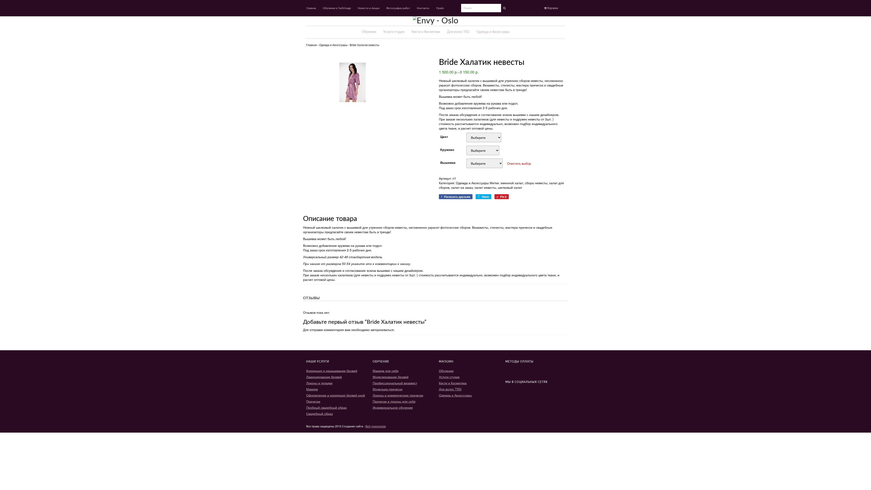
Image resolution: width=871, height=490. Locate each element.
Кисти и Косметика (426, 32)
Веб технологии (375, 426)
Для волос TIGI (458, 32)
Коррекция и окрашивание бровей (331, 370)
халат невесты (485, 187)
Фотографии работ (398, 8)
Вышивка (447, 162)
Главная (311, 8)
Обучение (369, 32)
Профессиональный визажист (395, 383)
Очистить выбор (519, 163)
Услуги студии (393, 32)
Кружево (447, 149)
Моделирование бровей (391, 377)
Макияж (312, 389)
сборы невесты (536, 183)
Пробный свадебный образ (326, 407)
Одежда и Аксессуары (493, 32)
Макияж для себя (386, 370)
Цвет (444, 136)
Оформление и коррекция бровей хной (335, 395)
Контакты (423, 8)
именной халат (512, 183)
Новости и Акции (368, 8)
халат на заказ (462, 187)
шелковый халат (510, 187)
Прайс (440, 8)
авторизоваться (382, 329)
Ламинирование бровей (324, 377)
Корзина (552, 8)
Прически (313, 401)
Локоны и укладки (319, 383)
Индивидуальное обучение (393, 407)
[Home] (435, 21)
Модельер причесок (387, 389)
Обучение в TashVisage (337, 8)
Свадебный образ (319, 413)
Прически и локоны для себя (394, 401)
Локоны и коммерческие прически (398, 395)
